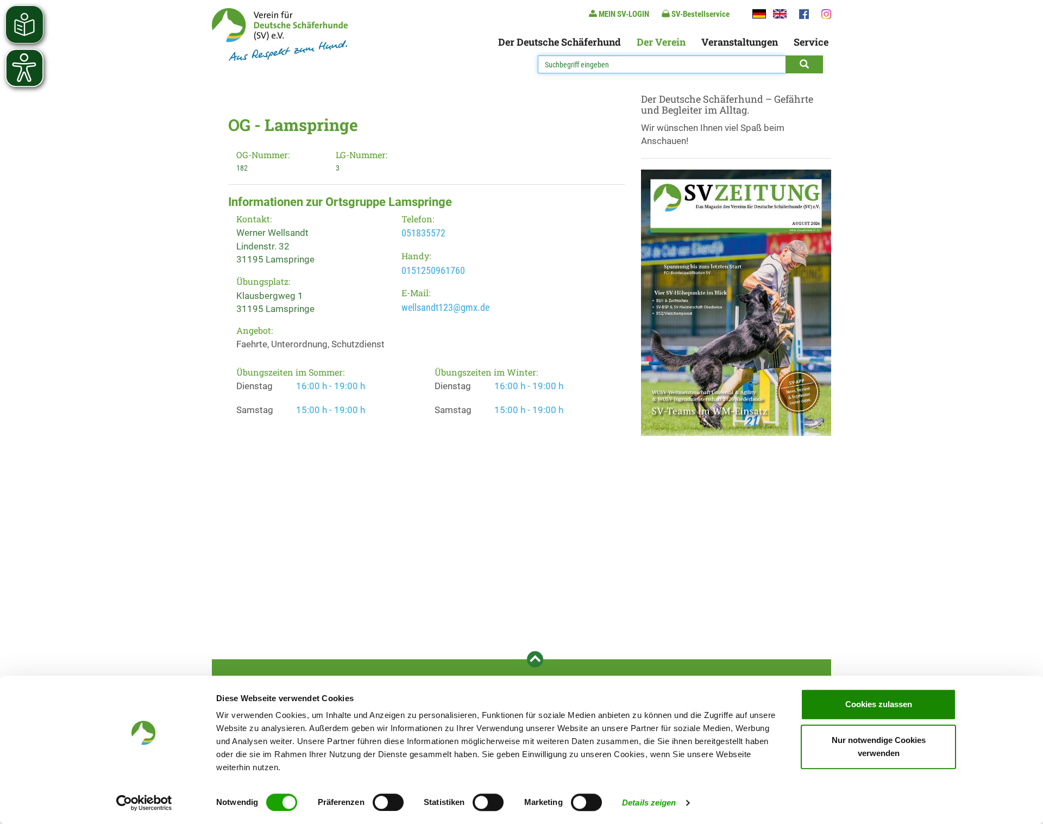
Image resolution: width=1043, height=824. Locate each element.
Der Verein (661, 41)
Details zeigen (649, 802)
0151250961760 (433, 270)
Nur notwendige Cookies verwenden (879, 746)
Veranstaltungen (739, 41)
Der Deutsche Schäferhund (559, 41)
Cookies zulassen (878, 704)
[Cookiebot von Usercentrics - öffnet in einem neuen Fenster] (144, 803)
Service (811, 41)
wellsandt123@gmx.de (445, 307)
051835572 (423, 233)
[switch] (388, 802)
